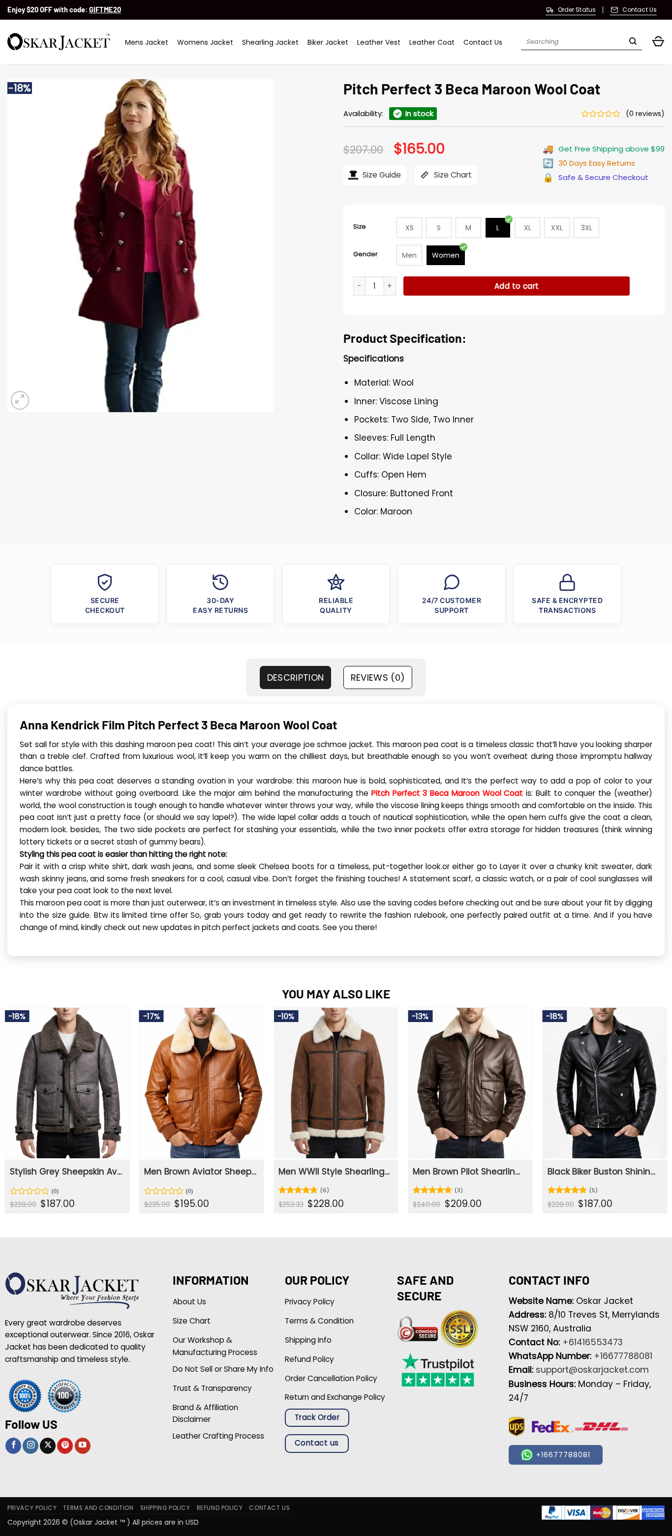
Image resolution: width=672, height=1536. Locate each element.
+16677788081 (623, 1356)
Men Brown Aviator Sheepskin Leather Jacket (200, 1171)
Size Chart (452, 175)
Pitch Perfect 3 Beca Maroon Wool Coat (447, 793)
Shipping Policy (165, 1508)
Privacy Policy (32, 1508)
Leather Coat (432, 42)
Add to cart (516, 286)
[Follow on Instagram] (30, 1446)
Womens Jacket (205, 42)
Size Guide (381, 175)
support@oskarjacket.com (592, 1370)
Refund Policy (220, 1508)
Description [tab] (295, 677)
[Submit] (633, 42)
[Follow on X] (48, 1446)
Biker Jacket (327, 42)
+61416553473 (592, 1342)
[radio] (409, 228)
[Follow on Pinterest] (65, 1446)
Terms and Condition (98, 1508)
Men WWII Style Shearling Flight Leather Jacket (334, 1171)
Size (359, 226)
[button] (658, 42)
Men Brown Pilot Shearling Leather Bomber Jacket (469, 1171)
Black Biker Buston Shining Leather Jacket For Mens (604, 1171)
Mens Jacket (146, 42)
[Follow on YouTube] (83, 1446)
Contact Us (482, 42)
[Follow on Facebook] (13, 1446)
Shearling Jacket (270, 42)
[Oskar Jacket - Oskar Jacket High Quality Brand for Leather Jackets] (58, 42)
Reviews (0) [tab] (378, 677)
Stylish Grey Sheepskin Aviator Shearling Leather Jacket (66, 1171)
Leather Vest (378, 42)
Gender (365, 254)
